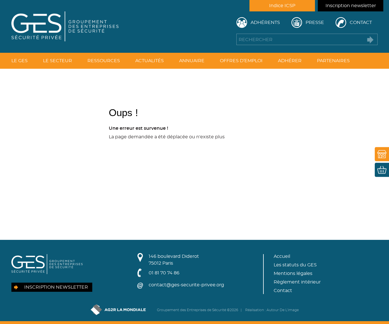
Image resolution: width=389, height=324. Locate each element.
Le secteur (57, 60)
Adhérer (290, 60)
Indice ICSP (282, 5)
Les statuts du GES (295, 265)
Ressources (103, 60)
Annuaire (191, 60)
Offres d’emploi (241, 60)
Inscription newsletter (350, 5)
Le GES (19, 60)
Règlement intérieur (297, 282)
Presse (315, 22)
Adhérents (265, 22)
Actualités (149, 60)
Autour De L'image (283, 310)
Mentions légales (293, 273)
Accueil (282, 256)
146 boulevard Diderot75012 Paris (174, 260)
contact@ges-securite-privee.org (186, 285)
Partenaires (333, 60)
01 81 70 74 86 (164, 273)
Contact (361, 22)
